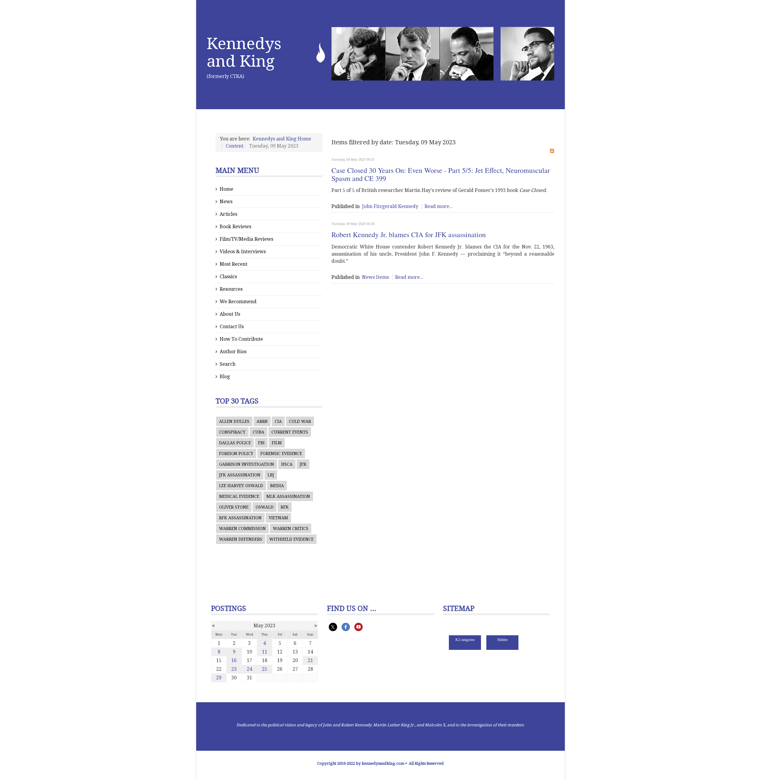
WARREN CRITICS (290, 528)
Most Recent (233, 264)
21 (310, 660)
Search (227, 364)
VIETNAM (278, 517)
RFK (285, 507)
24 (249, 669)
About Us (230, 314)
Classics (228, 276)
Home (226, 189)
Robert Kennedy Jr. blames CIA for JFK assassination (408, 234)
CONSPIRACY (232, 432)
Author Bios (233, 351)
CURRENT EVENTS (289, 432)
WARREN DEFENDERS (240, 539)
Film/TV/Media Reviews (246, 239)
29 (218, 678)
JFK (303, 464)
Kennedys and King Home (282, 139)
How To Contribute (241, 339)
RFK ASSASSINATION (240, 517)
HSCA (287, 464)
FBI (261, 442)
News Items (375, 277)
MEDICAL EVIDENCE (239, 496)
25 (264, 669)
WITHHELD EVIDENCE (291, 539)
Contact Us (232, 326)
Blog (225, 376)
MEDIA (277, 485)
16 (234, 660)
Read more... (438, 206)
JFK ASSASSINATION (239, 475)
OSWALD (264, 507)
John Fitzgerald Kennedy (390, 206)
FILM (277, 442)
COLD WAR (300, 421)
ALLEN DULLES (234, 421)
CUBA (258, 432)
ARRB (262, 421)
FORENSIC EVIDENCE (281, 453)
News (226, 201)
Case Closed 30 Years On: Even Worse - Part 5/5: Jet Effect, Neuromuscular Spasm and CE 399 (440, 174)
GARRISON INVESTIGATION (246, 464)
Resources (231, 289)
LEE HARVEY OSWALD (241, 485)
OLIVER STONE (234, 507)
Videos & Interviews (243, 251)
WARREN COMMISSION (242, 528)
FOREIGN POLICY (236, 453)
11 (264, 652)
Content (234, 146)
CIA (278, 421)
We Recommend (238, 301)
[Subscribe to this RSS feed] (552, 150)
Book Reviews (235, 226)
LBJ (271, 475)
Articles (228, 214)
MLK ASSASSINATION (288, 496)
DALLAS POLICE (235, 442)
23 (234, 669)
